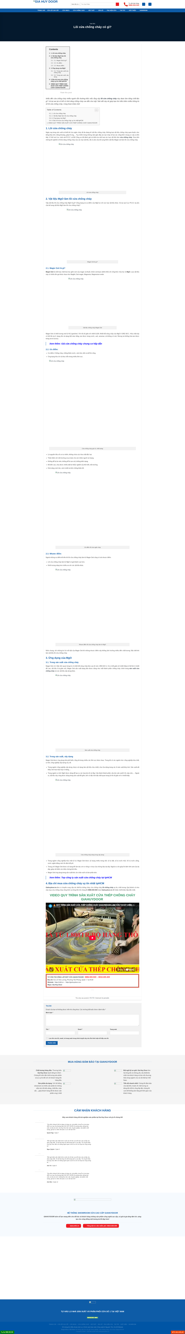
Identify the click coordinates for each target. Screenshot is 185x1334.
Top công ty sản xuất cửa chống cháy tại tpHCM (86, 877)
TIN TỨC (122, 10)
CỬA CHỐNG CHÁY (79, 10)
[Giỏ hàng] (149, 4)
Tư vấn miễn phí (178, 1332)
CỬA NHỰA (65, 10)
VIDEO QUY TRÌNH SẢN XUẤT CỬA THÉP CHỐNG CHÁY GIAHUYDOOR (73, 123)
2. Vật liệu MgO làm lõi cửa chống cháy (64, 116)
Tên (47, 1029)
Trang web (113, 1029)
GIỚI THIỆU (132, 10)
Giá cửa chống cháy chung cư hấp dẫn (81, 343)
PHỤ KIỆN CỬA (111, 10)
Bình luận (49, 1012)
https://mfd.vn (59, 982)
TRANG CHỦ (41, 10)
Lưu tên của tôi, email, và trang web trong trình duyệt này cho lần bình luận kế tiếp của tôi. (79, 1038)
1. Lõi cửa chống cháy (59, 113)
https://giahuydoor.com (73, 982)
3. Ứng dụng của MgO (59, 118)
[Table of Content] (96, 110)
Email (80, 1029)
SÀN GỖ (100, 10)
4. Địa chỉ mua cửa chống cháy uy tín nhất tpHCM (67, 120)
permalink (106, 998)
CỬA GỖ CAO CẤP (53, 10)
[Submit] (117, 4)
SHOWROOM (144, 10)
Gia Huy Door (57, 985)
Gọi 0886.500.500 (8, 1332)
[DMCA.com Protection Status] (92, 1317)
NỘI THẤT (91, 10)
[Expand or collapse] (67, 49)
